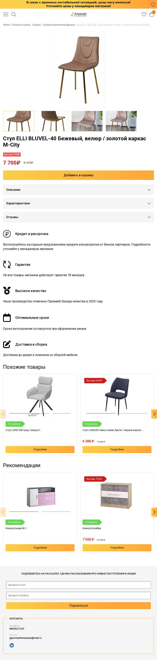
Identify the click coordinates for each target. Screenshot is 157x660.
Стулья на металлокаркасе (59, 24)
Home (6, 24)
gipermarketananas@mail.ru (25, 638)
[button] (18, 413)
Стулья (36, 24)
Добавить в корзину (78, 175)
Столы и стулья (21, 24)
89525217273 (16, 628)
